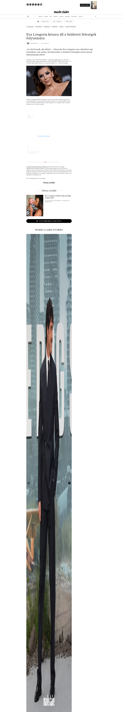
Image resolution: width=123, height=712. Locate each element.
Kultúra (80, 16)
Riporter (61, 16)
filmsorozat (47, 26)
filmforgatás (38, 26)
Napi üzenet (74, 16)
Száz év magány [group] (57, 21)
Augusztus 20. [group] (45, 21)
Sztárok (46, 16)
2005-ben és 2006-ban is (42, 166)
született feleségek (71, 26)
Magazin (41, 16)
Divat (51, 16)
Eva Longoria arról (56, 59)
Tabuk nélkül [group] (68, 21)
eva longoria (30, 26)
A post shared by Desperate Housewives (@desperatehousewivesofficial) (43, 162)
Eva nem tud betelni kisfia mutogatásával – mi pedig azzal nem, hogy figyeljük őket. (57, 201)
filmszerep (54, 26)
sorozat (61, 26)
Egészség (67, 16)
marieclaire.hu (34, 43)
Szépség (56, 16)
